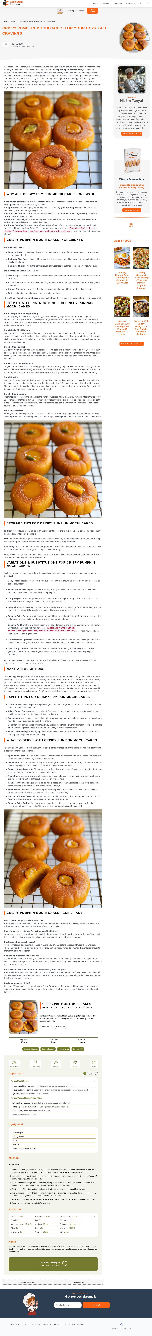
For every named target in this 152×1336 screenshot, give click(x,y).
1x (85, 1073)
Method (56, 1066)
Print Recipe (47, 1027)
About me (117, 3)
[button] (94, 1081)
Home (94, 3)
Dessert (12, 21)
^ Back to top (14, 1325)
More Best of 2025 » (132, 344)
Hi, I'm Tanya (34, 1325)
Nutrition (75, 1066)
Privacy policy (60, 1325)
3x (92, 1073)
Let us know (44, 1265)
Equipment (36, 1066)
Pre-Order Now (131, 210)
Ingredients (14, 1066)
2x (89, 1073)
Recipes (105, 3)
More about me (131, 134)
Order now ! (92, 11)
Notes (94, 1066)
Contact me (131, 3)
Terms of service (76, 1325)
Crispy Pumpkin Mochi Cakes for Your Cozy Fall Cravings (36, 21)
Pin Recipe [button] (60, 1027)
